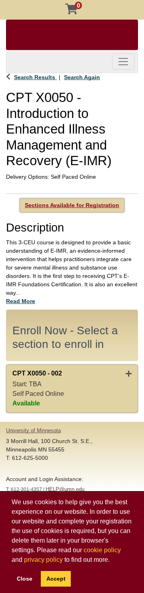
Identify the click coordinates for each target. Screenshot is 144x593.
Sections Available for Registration (72, 205)
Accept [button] (56, 578)
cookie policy (102, 550)
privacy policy (43, 559)
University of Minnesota (33, 430)
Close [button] (24, 578)
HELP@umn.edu (65, 489)
